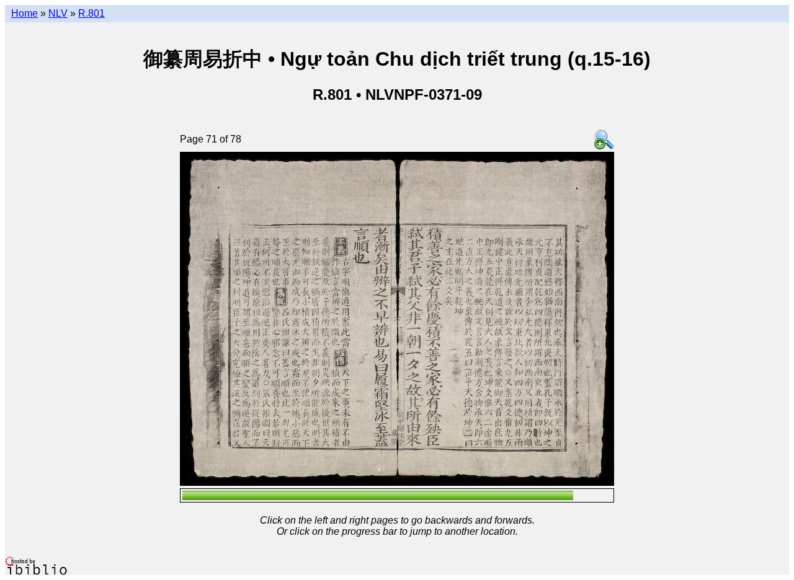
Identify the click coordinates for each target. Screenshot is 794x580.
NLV (58, 13)
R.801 (91, 13)
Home (24, 13)
